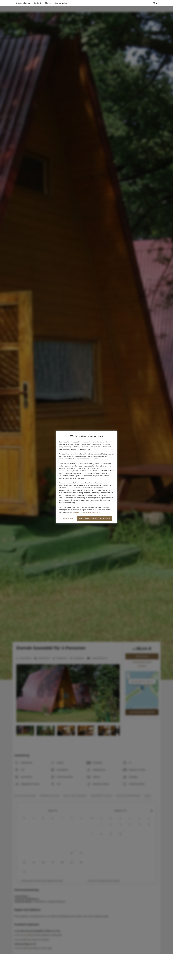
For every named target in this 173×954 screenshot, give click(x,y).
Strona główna (23, 3)
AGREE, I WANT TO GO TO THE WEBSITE (94, 518)
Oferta (48, 3)
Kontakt (37, 3)
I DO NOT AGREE (68, 518)
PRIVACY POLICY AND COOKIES (86, 512)
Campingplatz (60, 3)
